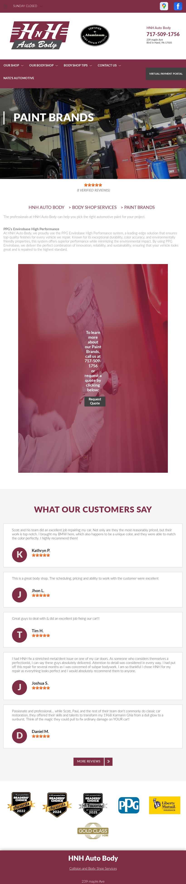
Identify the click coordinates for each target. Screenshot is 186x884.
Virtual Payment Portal (166, 74)
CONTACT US (107, 65)
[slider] (41, 555)
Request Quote (95, 401)
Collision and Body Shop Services (93, 868)
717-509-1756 (163, 34)
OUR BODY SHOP (41, 65)
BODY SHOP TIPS (76, 65)
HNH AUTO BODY (46, 208)
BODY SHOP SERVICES (94, 208)
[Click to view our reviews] (93, 188)
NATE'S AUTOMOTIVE (18, 78)
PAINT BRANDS (139, 208)
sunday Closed (25, 6)
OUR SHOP (11, 65)
